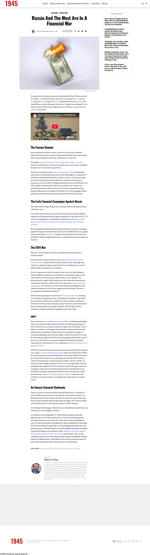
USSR (85, 216)
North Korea (49, 234)
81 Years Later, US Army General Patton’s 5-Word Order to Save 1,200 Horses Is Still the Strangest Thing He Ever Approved (116, 67)
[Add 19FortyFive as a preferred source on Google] (67, 31)
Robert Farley (41, 31)
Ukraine (79, 101)
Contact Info (43, 540)
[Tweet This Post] (78, 31)
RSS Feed (104, 3)
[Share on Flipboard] (82, 31)
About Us (45, 3)
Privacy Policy (95, 3)
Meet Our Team (35, 540)
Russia (60, 448)
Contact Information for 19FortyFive (78, 3)
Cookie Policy (66, 540)
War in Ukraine (77, 448)
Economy (42, 448)
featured (47, 448)
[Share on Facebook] (75, 31)
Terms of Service (58, 540)
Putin (56, 448)
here (77, 99)
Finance (52, 448)
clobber (34, 109)
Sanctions (64, 448)
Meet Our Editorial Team (57, 3)
